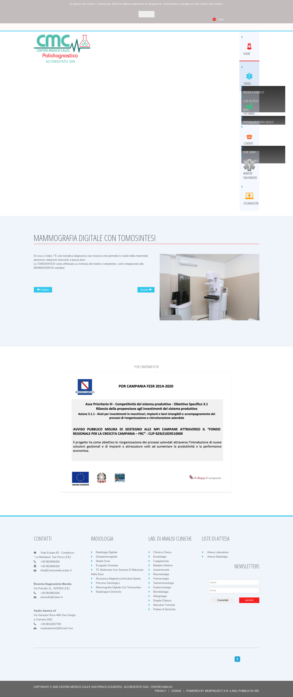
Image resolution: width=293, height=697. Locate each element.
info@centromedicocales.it (56, 570)
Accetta (146, 14)
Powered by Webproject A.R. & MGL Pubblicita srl (222, 691)
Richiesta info (250, 161)
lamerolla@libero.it (51, 597)
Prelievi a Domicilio (253, 92)
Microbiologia (160, 591)
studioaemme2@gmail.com (56, 628)
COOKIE (176, 691)
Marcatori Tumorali (164, 604)
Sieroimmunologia (163, 582)
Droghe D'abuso (162, 600)
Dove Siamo (249, 152)
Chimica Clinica (162, 552)
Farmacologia (161, 578)
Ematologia (159, 556)
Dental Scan (103, 561)
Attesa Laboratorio (217, 552)
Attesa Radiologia (217, 556)
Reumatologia (161, 574)
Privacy (160, 691)
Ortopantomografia (106, 556)
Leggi (221, 19)
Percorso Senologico (108, 582)
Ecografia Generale (107, 565)
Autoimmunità (161, 569)
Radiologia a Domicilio (108, 591)
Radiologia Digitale (106, 552)
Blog (246, 110)
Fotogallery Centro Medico (258, 122)
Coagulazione (161, 561)
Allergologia (160, 596)
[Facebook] (237, 659)
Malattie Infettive (163, 565)
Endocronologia (162, 587)
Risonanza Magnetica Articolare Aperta (118, 578)
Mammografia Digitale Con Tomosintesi (118, 587)
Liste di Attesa (250, 101)
